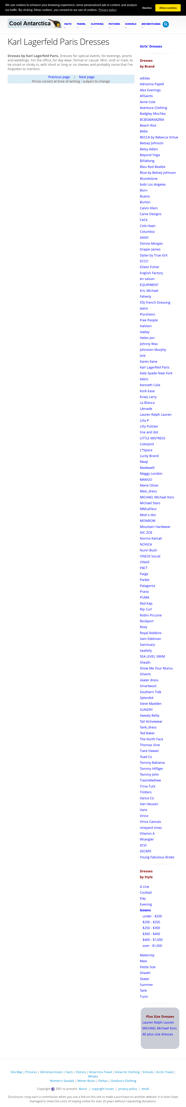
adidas (145, 78)
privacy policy (127, 1089)
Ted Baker (147, 733)
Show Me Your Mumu (156, 668)
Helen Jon (147, 338)
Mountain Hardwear (155, 526)
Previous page (59, 77)
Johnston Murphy (153, 349)
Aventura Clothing (153, 107)
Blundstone (148, 178)
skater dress (149, 680)
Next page (86, 77)
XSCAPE (145, 851)
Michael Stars (150, 503)
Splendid (146, 697)
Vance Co (147, 798)
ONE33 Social (150, 556)
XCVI (143, 845)
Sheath (145, 662)
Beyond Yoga (150, 155)
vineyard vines (151, 827)
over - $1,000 (152, 945)
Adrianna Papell (152, 84)
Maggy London (151, 473)
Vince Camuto (150, 821)
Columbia (147, 231)
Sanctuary (147, 644)
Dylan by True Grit (153, 255)
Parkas (103, 1081)
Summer (146, 984)
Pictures (31, 1072)
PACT (143, 568)
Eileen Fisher (149, 267)
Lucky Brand (149, 456)
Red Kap (146, 603)
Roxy (143, 627)
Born (143, 190)
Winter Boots (86, 1081)
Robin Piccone (151, 615)
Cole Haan (147, 226)
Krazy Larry (148, 397)
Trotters (146, 792)
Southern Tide (150, 692)
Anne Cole (147, 102)
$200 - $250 (151, 922)
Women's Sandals (62, 1081)
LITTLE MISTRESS (152, 438)
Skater (144, 979)
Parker (145, 579)
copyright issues (103, 1089)
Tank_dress (148, 727)
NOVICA (146, 544)
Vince (144, 816)
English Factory (151, 273)
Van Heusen (149, 804)
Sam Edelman (150, 638)
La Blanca (147, 402)
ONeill (144, 562)
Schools (148, 1072)
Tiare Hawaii (149, 751)
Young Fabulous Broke (157, 857)
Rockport (146, 621)
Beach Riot (148, 125)
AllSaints (146, 96)
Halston (146, 326)
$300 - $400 (151, 934)
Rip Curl (146, 609)
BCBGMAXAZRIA (152, 119)
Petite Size (147, 967)
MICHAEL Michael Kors (157, 497)
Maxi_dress (148, 491)
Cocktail (146, 892)
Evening (146, 904)
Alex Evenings (150, 90)
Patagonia (147, 585)
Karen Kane (148, 361)
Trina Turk (147, 786)
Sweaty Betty (149, 715)
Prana (144, 591)
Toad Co (146, 757)
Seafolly (146, 650)
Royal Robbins (151, 633)
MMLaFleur (148, 509)
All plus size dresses (157, 1034)
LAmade (146, 408)
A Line (144, 886)
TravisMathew (150, 780)
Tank (143, 990)
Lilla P (144, 420)
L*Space (146, 450)
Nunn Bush (148, 550)
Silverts (145, 674)
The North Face (151, 739)
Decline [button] (147, 7)
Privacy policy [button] (108, 9)
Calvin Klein (149, 208)
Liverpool (147, 444)
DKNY (144, 237)
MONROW (147, 520)
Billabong (147, 160)
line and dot (149, 432)
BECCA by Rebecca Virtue (159, 137)
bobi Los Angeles (153, 184)
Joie (142, 355)
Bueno (145, 196)
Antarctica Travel (100, 1072)
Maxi (143, 961)
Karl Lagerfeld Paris (154, 367)
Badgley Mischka (152, 113)
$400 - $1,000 (152, 939)
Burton (145, 202)
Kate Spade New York (156, 373)
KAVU (144, 379)
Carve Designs (150, 214)
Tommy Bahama (152, 762)
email (145, 1089)
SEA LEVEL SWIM (152, 656)
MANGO (146, 479)
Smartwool (148, 686)
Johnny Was (149, 344)
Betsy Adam (149, 149)
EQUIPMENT (149, 285)
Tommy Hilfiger (151, 768)
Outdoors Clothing (123, 1081)
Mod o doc (148, 515)
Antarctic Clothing (127, 1072)
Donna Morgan (151, 243)
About (83, 1089)
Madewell (147, 467)
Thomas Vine (150, 745)
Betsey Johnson (151, 143)
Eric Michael (149, 290)
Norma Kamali (151, 538)
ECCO (144, 261)
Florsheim (147, 314)
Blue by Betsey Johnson (158, 172)
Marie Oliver (149, 485)
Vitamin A (147, 833)
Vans (143, 810)
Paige (144, 574)
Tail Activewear (151, 721)
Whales (93, 1076)
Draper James (150, 249)
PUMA (144, 597)
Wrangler (147, 839)
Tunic (144, 996)
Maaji (144, 461)
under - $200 (152, 916)
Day (143, 898)
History (81, 1072)
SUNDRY (146, 709)
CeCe (143, 220)
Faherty (145, 296)
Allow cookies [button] (168, 7)
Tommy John (149, 774)
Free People (149, 320)
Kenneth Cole (150, 385)
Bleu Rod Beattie (152, 166)
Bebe (144, 131)
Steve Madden (150, 703)
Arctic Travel (164, 1072)
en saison (147, 279)
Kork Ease (147, 391)
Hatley (144, 332)
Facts (69, 1072)
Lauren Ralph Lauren (155, 414)
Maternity (147, 955)
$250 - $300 (151, 928)
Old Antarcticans (51, 1072)
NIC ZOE (146, 532)
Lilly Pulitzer (149, 426)
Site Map (17, 1072)
